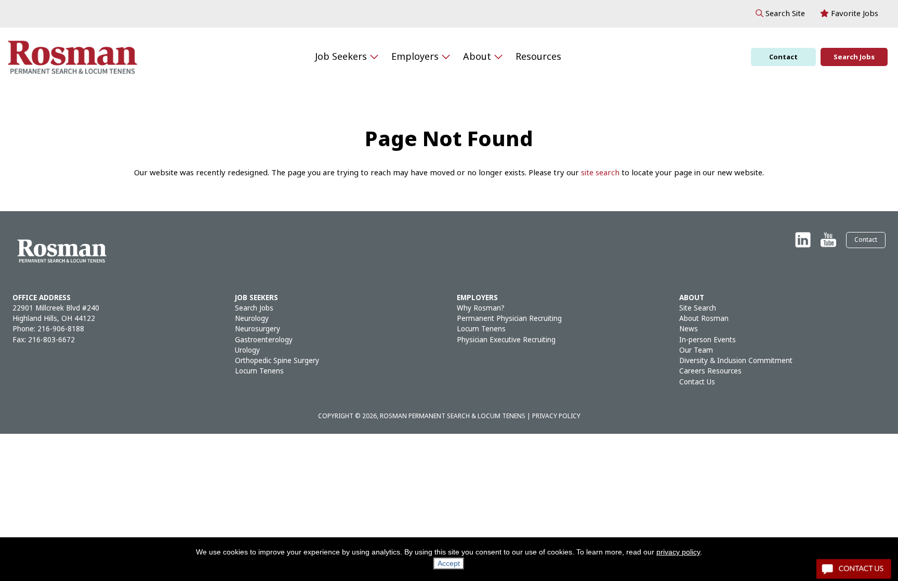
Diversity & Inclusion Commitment (736, 361)
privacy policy (678, 552)
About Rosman (704, 319)
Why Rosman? (481, 308)
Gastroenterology (264, 340)
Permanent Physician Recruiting (509, 319)
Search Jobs (854, 57)
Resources (538, 56)
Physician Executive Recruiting (506, 340)
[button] (780, 13)
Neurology (252, 319)
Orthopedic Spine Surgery (277, 361)
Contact (783, 57)
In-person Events (707, 340)
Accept (449, 563)
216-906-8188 (60, 329)
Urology (247, 350)
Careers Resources (710, 371)
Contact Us (697, 382)
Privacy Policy (556, 416)
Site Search (697, 308)
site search (600, 172)
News (688, 329)
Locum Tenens (259, 371)
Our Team (696, 350)
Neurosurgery (257, 329)
